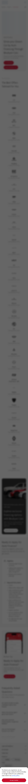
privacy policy (15, 775)
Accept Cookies (14, 780)
